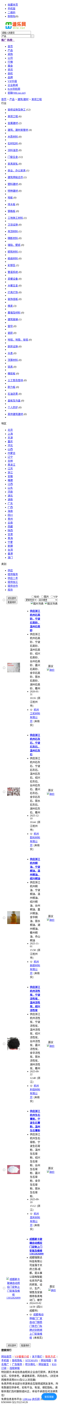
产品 (12, 99)
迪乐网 (36, 1399)
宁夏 (10, 542)
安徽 (10, 476)
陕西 (10, 530)
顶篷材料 (13, 360)
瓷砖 (10, 333)
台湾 (10, 549)
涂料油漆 (13, 150)
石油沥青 (13, 393)
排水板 (11, 204)
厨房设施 (13, 346)
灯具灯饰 (13, 292)
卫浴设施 (13, 224)
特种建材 (13, 190)
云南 (10, 522)
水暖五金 (13, 285)
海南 (10, 511)
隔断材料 (13, 238)
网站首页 (6, 1356)
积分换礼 (30, 1364)
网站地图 (46, 1360)
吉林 (10, 461)
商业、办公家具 (17, 170)
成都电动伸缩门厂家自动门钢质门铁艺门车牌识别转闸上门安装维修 (36, 1326)
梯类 (10, 306)
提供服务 (13, 574)
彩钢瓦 (11, 265)
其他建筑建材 (15, 414)
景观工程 (37, 99)
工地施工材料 (15, 218)
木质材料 (13, 136)
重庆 (10, 441)
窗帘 (10, 326)
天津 (10, 437)
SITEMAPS (31, 1360)
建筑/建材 (23, 99)
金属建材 (13, 123)
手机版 (11, 8)
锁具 (10, 366)
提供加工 (13, 582)
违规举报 (14, 1368)
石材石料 (13, 143)
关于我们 (37, 1356)
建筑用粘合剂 (15, 177)
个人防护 (13, 407)
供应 (10, 570)
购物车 (11, 16)
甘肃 (10, 534)
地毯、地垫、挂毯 (18, 339)
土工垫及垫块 (15, 380)
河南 (10, 491)
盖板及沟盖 (14, 400)
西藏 (10, 526)
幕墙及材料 (14, 312)
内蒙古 (11, 453)
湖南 (10, 499)
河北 (10, 445)
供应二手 (13, 578)
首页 (3, 99)
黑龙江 (11, 464)
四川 (10, 515)
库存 (10, 589)
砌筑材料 (13, 251)
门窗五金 (13, 157)
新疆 (10, 546)
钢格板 (11, 211)
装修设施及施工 (17, 109)
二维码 (11, 12)
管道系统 (13, 272)
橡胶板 (11, 373)
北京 (10, 430)
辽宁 (10, 457)
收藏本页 (13, 4)
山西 (10, 449)
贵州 (10, 519)
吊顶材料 (13, 231)
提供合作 (13, 586)
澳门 (10, 557)
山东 (10, 488)
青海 (10, 538)
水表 (10, 353)
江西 (10, 484)
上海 (10, 433)
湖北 (10, 495)
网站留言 (44, 1364)
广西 (10, 507)
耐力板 (11, 387)
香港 (10, 553)
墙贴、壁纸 (14, 245)
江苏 (10, 468)
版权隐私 (17, 1360)
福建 (10, 480)
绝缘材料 (13, 258)
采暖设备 (13, 278)
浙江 (10, 472)
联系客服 (49, 1396)
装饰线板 (13, 299)
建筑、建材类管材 (18, 130)
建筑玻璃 (13, 319)
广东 (10, 503)
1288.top (26, 1399)
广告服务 (17, 1364)
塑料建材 (13, 184)
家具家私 (13, 163)
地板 (10, 197)
